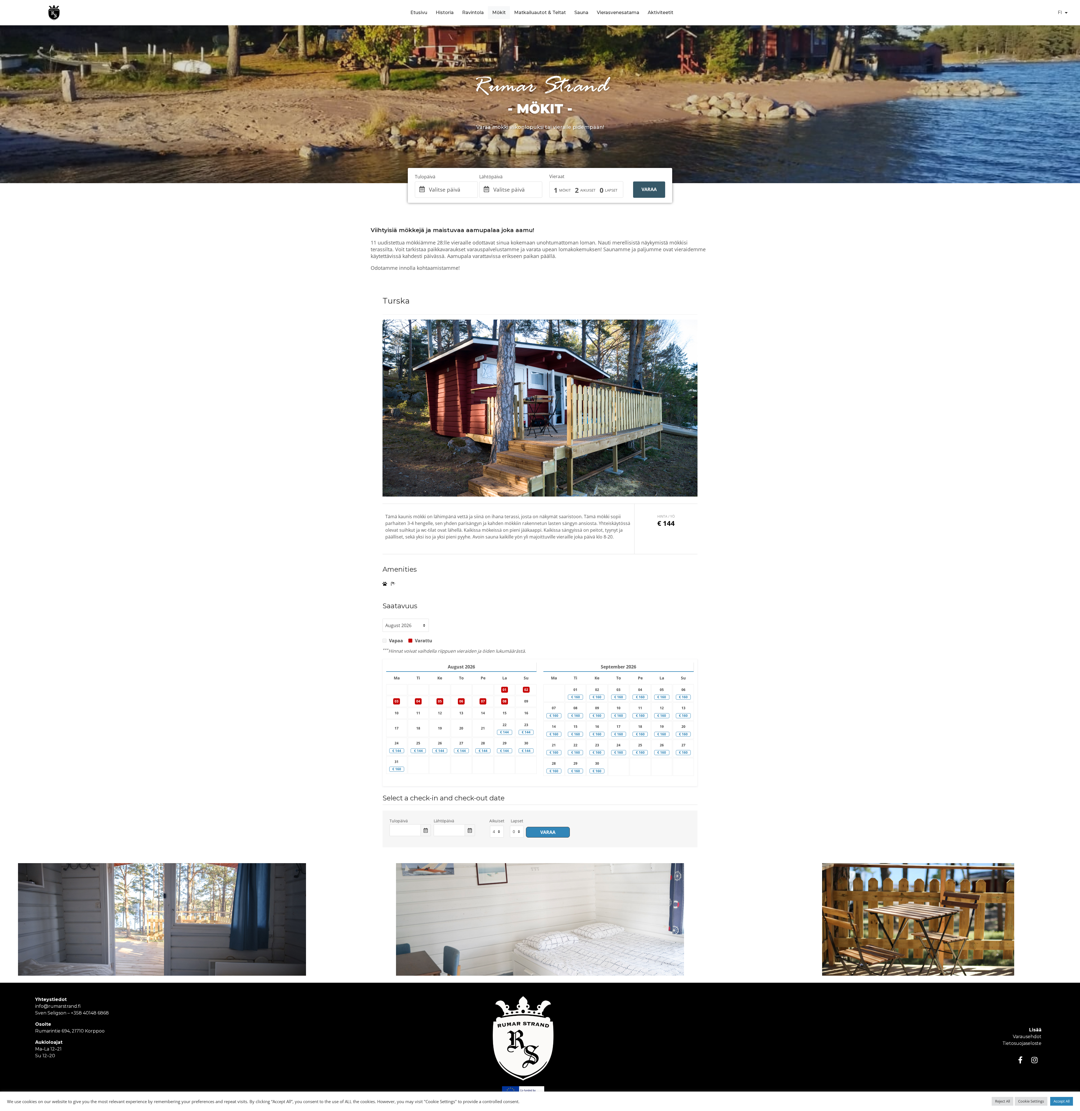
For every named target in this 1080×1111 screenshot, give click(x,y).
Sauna (581, 12)
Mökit (499, 12)
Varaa (649, 189)
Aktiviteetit (660, 12)
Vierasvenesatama (618, 12)
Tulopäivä (425, 177)
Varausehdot (1027, 1036)
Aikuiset (587, 190)
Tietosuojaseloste (1021, 1043)
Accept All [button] (1062, 1101)
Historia (445, 12)
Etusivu (418, 12)
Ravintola (473, 12)
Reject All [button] (1002, 1101)
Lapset (611, 190)
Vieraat (556, 176)
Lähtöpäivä (491, 177)
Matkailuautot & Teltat (540, 12)
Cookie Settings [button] (1031, 1101)
